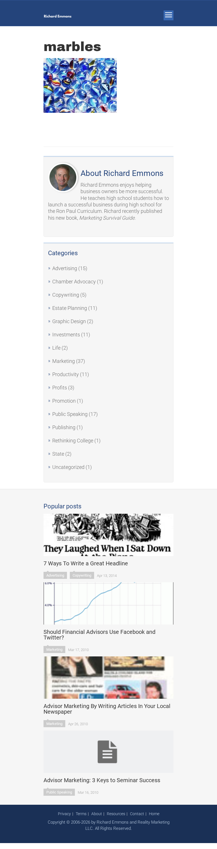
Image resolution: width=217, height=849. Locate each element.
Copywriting (65, 295)
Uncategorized (68, 467)
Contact (137, 813)
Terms (81, 813)
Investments (66, 335)
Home (154, 813)
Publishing (63, 427)
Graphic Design (69, 321)
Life (56, 348)
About (96, 813)
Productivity (65, 374)
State (58, 454)
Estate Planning (69, 308)
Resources (116, 813)
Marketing (63, 361)
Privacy (64, 813)
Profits (59, 388)
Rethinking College (72, 441)
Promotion (64, 401)
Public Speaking (70, 414)
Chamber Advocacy (74, 282)
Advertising (64, 268)
